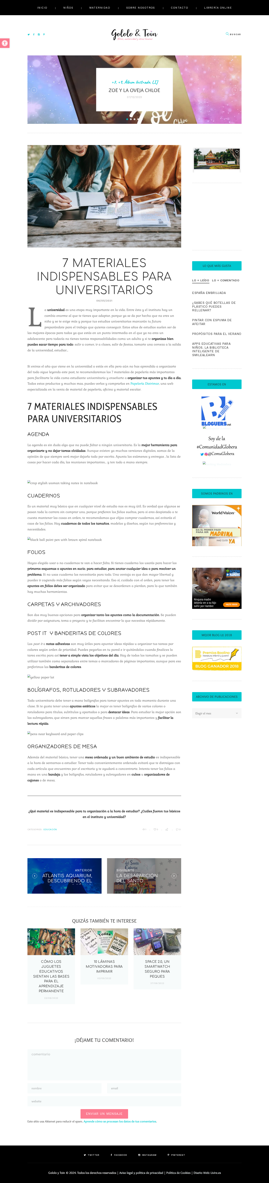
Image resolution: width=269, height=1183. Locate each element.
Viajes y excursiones (183, 79)
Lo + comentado (226, 280)
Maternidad (99, 7)
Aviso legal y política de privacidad (141, 1173)
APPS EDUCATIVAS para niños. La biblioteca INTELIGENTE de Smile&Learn (211, 349)
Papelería (137, 384)
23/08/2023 (51, 998)
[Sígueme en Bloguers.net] (217, 398)
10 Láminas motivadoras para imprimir (104, 966)
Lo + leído (200, 280)
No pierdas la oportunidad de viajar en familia (183, 93)
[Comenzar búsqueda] (227, 34)
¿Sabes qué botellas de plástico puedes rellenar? (214, 306)
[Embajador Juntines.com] (217, 428)
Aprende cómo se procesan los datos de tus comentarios (120, 1121)
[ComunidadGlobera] (217, 439)
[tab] (200, 280)
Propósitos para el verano (216, 334)
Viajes (207, 73)
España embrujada (209, 293)
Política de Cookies (178, 1173)
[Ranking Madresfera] (217, 464)
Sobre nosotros (140, 7)
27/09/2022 (157, 983)
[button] (5, 43)
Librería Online (218, 7)
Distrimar (152, 384)
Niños (68, 7)
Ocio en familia (187, 73)
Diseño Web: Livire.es (207, 1173)
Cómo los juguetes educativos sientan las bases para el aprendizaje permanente (51, 976)
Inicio (42, 7)
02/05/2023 (104, 978)
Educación (50, 829)
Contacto (179, 7)
